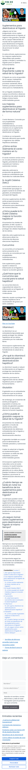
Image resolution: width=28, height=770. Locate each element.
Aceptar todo (14, 759)
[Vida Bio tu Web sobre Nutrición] (7, 3)
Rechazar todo (14, 767)
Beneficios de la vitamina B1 (12, 735)
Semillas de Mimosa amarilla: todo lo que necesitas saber (11, 642)
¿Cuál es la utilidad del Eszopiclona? (10, 721)
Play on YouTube (8, 323)
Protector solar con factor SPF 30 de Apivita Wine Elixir (13, 731)
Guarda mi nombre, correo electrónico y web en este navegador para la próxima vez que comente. (14, 699)
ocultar (16, 570)
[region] (14, 755)
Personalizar (14, 763)
